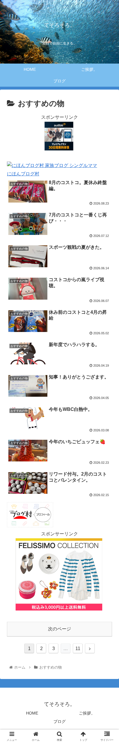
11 (77, 648)
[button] (107, 566)
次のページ (59, 628)
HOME (32, 713)
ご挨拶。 (87, 713)
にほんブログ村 (23, 173)
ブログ (59, 721)
